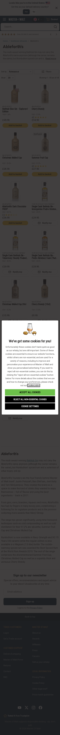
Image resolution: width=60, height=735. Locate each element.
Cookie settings (30, 406)
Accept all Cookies (30, 392)
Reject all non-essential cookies (30, 399)
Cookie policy (34, 385)
